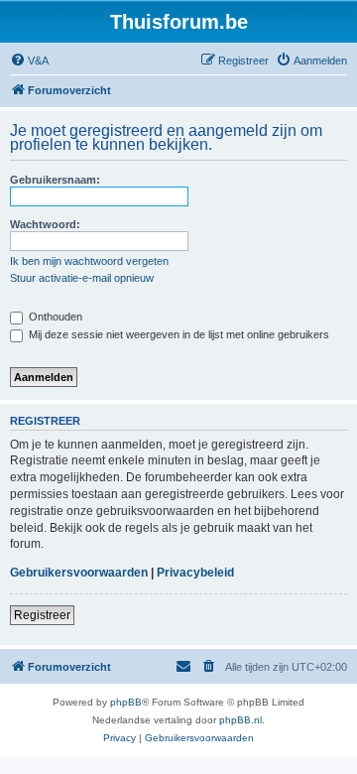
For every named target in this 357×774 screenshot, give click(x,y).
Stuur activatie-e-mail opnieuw (82, 278)
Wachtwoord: (45, 224)
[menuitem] (29, 60)
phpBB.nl (240, 719)
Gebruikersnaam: (55, 180)
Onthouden (54, 316)
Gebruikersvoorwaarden (79, 573)
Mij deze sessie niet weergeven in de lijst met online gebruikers (177, 334)
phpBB (126, 702)
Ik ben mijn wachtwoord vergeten (89, 261)
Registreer (42, 615)
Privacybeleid (195, 573)
